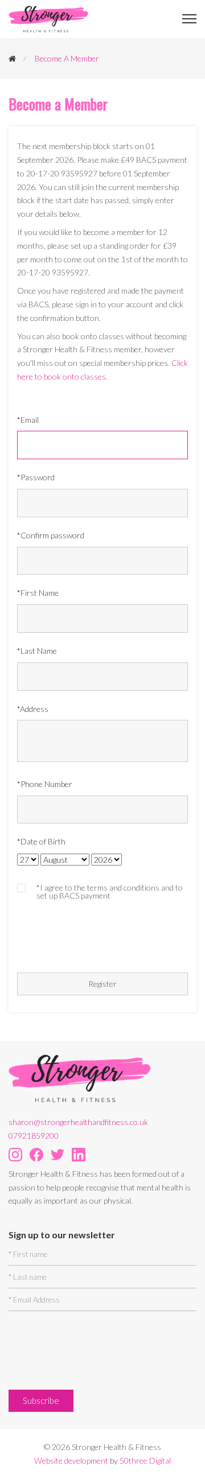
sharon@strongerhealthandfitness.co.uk (78, 1122)
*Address (32, 709)
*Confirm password (50, 535)
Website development (71, 1460)
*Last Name (37, 651)
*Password (36, 477)
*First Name (38, 593)
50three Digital (145, 1460)
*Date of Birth (41, 841)
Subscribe (41, 1400)
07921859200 (34, 1135)
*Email (28, 420)
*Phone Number (44, 784)
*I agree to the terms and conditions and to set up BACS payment (109, 892)
